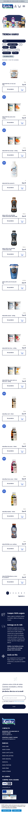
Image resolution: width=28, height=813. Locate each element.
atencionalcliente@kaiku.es (8, 739)
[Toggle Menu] (24, 6)
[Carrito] (19, 6)
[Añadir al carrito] (22, 89)
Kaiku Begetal (6, 759)
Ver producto (10, 89)
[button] (12, 47)
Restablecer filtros (8, 56)
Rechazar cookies (6, 810)
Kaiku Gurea (6, 749)
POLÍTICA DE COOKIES (11, 807)
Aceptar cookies (17, 810)
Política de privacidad (19, 701)
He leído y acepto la (14, 701)
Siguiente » (21, 596)
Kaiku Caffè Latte (7, 752)
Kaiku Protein (6, 765)
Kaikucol (5, 762)
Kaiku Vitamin (6, 771)
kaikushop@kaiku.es (7, 734)
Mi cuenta (6, 776)
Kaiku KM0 (5, 746)
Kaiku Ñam (5, 768)
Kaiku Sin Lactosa (7, 755)
